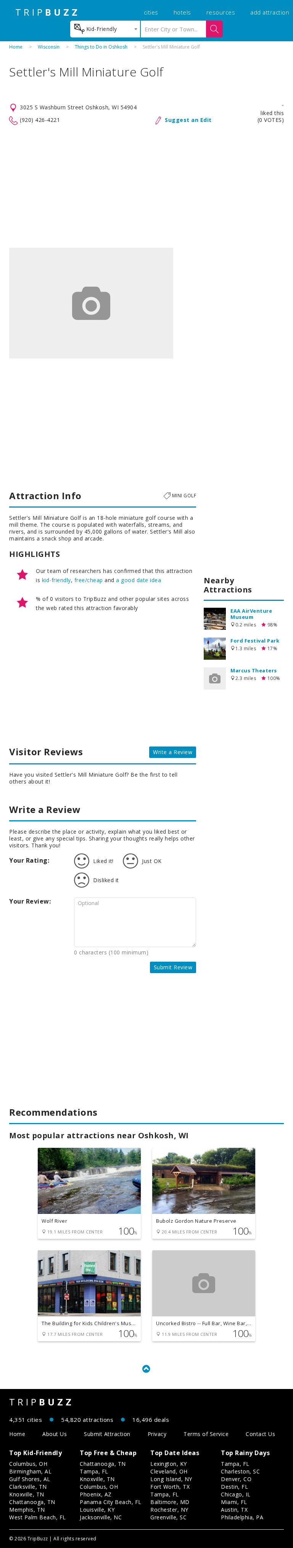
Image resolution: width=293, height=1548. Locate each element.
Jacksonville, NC (101, 1517)
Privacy (157, 1434)
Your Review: (30, 901)
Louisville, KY (97, 1509)
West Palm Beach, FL (37, 1517)
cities (151, 12)
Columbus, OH (28, 1463)
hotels (182, 12)
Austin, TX (234, 1509)
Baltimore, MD (170, 1502)
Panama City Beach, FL (111, 1502)
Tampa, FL (94, 1471)
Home (16, 47)
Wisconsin (49, 47)
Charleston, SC (240, 1471)
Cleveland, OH (169, 1471)
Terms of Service (206, 1434)
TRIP (47, 12)
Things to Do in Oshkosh (101, 47)
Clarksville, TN (28, 1486)
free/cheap (88, 580)
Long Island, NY (171, 1479)
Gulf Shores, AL (29, 1479)
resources (220, 12)
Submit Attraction (107, 1434)
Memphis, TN (27, 1509)
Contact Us (260, 1434)
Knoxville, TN (26, 1494)
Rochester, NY (169, 1509)
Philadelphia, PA (242, 1517)
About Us (54, 1434)
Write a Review (172, 752)
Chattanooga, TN (32, 1502)
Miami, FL (234, 1502)
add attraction (269, 12)
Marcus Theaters (253, 670)
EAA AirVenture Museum (251, 613)
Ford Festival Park (254, 640)
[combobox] (105, 29)
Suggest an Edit (188, 119)
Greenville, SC (168, 1517)
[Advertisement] (146, 186)
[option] (91, 303)
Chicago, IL (236, 1494)
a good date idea (138, 580)
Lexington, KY (168, 1463)
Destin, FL (234, 1486)
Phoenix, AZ (96, 1494)
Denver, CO (236, 1479)
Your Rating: (29, 860)
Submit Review (173, 967)
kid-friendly (56, 580)
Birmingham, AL (30, 1471)
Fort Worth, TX (170, 1486)
